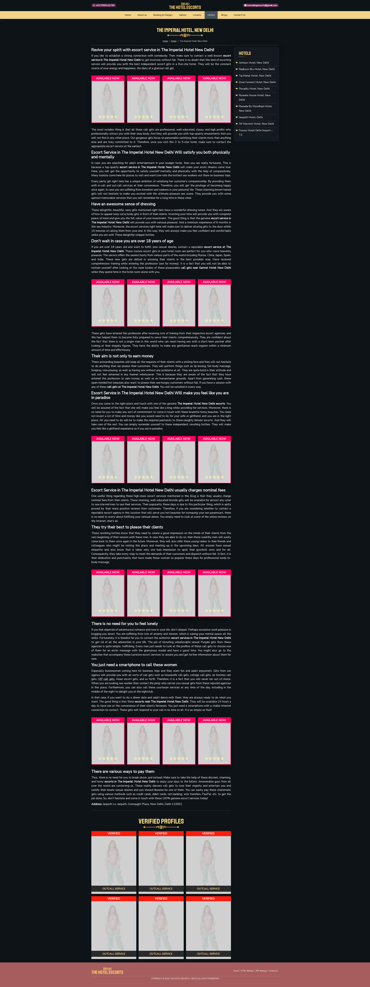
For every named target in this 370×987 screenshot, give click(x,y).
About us (142, 15)
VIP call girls (106, 679)
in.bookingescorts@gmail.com (262, 5)
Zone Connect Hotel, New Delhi (257, 82)
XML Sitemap (261, 971)
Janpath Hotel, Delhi (251, 117)
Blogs (224, 15)
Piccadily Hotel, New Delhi (254, 88)
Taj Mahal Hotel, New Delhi (255, 75)
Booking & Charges (163, 15)
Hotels (211, 15)
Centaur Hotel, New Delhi (254, 62)
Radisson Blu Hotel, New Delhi (257, 69)
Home (128, 15)
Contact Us (239, 15)
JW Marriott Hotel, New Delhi (256, 123)
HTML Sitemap (247, 971)
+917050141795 (105, 5)
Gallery (182, 15)
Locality (197, 15)
